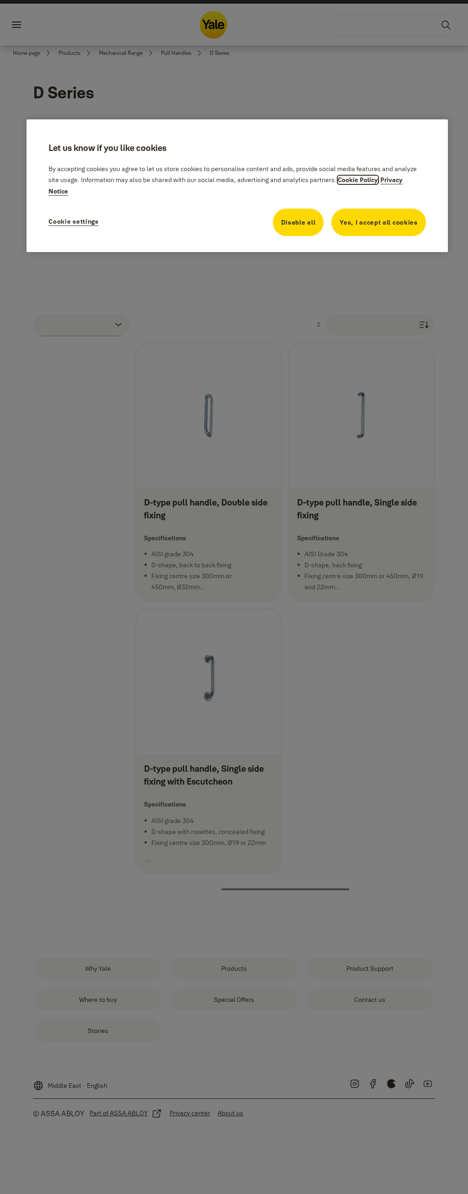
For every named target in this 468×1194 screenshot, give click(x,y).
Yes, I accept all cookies (379, 222)
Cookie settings (73, 221)
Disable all (298, 222)
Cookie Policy (358, 180)
